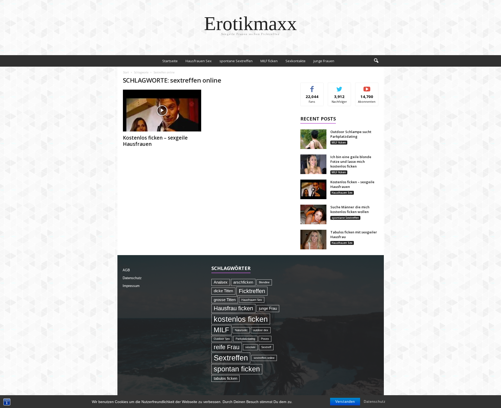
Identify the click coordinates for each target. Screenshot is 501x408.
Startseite (170, 61)
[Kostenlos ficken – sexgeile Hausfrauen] (162, 110)
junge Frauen (323, 61)
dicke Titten (223, 291)
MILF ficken (269, 61)
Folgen (339, 87)
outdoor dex (260, 330)
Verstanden (345, 402)
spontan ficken (237, 369)
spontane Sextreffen (236, 61)
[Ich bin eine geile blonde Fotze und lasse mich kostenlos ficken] (313, 164)
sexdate (250, 347)
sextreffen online (264, 357)
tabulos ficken (225, 378)
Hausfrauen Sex (199, 61)
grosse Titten (225, 300)
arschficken (243, 282)
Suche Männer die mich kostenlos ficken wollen (349, 209)
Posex (265, 338)
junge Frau (268, 308)
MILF (221, 330)
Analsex (221, 282)
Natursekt (241, 330)
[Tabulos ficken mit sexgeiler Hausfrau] (313, 239)
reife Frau (227, 347)
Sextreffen (231, 358)
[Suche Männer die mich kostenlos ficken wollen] (313, 214)
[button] (376, 61)
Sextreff (266, 347)
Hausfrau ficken (233, 308)
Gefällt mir (312, 87)
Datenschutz (375, 402)
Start (126, 72)
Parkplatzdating (245, 338)
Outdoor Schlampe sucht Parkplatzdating (350, 134)
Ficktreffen (252, 291)
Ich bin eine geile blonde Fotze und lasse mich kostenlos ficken (350, 161)
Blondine (264, 282)
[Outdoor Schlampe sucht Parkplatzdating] (313, 139)
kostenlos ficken (241, 319)
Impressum (131, 286)
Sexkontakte (295, 61)
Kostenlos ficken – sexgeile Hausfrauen (155, 140)
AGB (126, 270)
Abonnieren (367, 87)
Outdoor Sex (222, 338)
